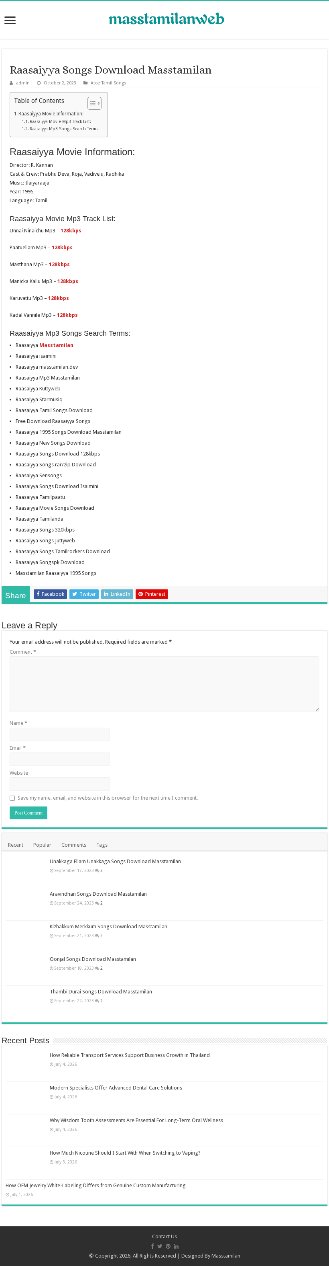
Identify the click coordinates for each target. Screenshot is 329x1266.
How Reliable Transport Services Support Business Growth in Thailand (130, 1055)
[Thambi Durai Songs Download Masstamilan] (26, 1002)
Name (18, 723)
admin (23, 83)
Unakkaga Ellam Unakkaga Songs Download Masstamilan (115, 861)
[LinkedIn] (176, 1246)
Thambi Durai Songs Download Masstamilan (101, 992)
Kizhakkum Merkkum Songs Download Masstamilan (108, 926)
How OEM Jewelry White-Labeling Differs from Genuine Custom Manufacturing (96, 1185)
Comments (73, 845)
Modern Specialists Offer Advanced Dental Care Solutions (116, 1088)
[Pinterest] (168, 1246)
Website (19, 773)
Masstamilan (225, 1256)
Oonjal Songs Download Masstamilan (93, 959)
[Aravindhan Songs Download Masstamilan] (26, 904)
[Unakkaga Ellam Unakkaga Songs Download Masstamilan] (26, 871)
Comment (23, 652)
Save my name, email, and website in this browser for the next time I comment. (108, 798)
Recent (15, 845)
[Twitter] (159, 1246)
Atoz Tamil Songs (108, 83)
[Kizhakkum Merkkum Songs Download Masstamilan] (26, 936)
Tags (102, 845)
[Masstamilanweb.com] (164, 19)
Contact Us (164, 1236)
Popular (42, 845)
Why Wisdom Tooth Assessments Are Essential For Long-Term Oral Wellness (136, 1120)
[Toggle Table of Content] (90, 103)
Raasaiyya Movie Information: (50, 114)
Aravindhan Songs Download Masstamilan (98, 894)
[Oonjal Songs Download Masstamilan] (26, 969)
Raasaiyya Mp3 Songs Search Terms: (65, 128)
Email (18, 748)
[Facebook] (152, 1246)
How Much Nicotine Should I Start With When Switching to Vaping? (125, 1153)
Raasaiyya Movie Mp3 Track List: (60, 121)
